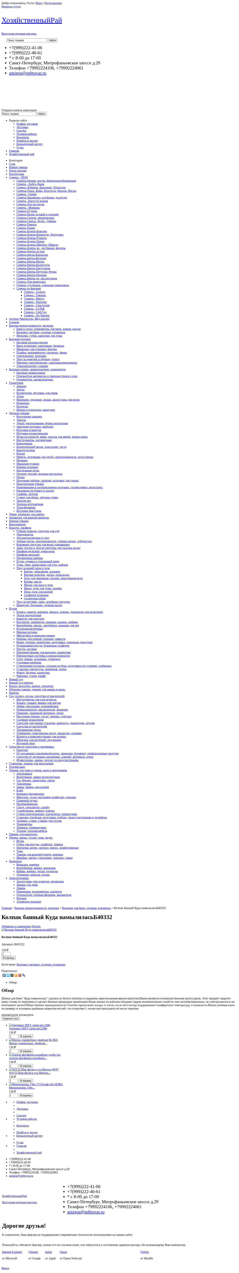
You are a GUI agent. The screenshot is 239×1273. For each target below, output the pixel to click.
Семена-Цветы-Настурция (33, 268)
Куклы (20, 453)
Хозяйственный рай (21, 154)
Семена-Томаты (26, 224)
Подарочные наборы (29, 558)
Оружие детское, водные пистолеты (39, 473)
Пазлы (20, 477)
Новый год (16, 679)
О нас (20, 147)
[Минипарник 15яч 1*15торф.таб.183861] (36, 1084)
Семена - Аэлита (34, 291)
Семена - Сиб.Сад (35, 312)
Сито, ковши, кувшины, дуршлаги (38, 659)
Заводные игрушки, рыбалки (34, 426)
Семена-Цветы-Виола (30, 261)
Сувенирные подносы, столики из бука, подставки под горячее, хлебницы (63, 665)
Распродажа (16, 174)
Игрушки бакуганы (28, 510)
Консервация (17, 524)
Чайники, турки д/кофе (31, 675)
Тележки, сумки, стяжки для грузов (39, 820)
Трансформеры (25, 507)
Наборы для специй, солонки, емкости (41, 638)
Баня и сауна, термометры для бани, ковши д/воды (48, 329)
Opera (63, 1252)
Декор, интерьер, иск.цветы (26, 514)
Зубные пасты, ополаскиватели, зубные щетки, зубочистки (54, 541)
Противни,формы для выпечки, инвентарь (43, 652)
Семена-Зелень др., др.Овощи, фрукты (41, 248)
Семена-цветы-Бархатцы (32, 254)
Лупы (20, 396)
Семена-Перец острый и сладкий (37, 214)
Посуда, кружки (26, 649)
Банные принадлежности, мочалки (31, 325)
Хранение (15, 861)
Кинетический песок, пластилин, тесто (41, 446)
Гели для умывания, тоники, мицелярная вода (53, 578)
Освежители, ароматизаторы (34, 379)
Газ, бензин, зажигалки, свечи (35, 780)
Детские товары (19, 413)
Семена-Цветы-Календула (33, 265)
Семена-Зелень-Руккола (31, 238)
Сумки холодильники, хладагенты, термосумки (46, 814)
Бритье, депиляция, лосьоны (42, 571)
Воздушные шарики (29, 416)
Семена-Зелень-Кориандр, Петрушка (39, 234)
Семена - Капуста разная (32, 200)
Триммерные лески (28, 729)
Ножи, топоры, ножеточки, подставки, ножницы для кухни (54, 642)
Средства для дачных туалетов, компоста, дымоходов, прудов (55, 723)
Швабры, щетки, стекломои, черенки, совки (44, 857)
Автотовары (24, 773)
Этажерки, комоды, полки (33, 874)
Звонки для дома (27, 884)
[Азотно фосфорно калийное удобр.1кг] (35, 1054)
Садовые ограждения (30, 719)
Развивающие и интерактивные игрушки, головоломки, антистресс (59, 487)
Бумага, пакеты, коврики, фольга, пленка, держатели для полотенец (59, 611)
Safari (48, 1252)
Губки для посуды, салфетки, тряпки (39, 844)
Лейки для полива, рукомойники (37, 706)
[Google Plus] (20, 975)
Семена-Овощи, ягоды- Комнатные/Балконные (46, 180)
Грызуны (22, 750)
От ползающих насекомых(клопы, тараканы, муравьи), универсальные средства (67, 753)
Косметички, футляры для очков (37, 393)
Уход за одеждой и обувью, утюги (37, 359)
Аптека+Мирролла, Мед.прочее (29, 318)
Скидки (21, 130)
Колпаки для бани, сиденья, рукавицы (40, 332)
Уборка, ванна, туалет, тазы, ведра (30, 837)
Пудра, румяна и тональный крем (37, 561)
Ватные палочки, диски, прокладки (46, 574)
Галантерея (16, 382)
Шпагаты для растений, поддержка (38, 739)
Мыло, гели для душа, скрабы (43, 588)
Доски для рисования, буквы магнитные (42, 423)
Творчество (23, 500)
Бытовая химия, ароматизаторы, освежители (37, 369)
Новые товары (18, 167)
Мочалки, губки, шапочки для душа (39, 335)
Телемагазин (17, 766)
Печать (36, 926)
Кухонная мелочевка (29, 628)
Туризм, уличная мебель (31, 830)
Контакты (22, 137)
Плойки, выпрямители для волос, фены (41, 352)
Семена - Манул (34, 298)
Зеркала (21, 386)
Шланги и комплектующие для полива (41, 736)
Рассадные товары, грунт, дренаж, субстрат (44, 716)
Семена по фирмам (28, 288)
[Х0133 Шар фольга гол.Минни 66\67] (34, 1069)
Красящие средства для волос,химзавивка (43, 544)
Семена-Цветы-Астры (30, 251)
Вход (39, 3)
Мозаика (21, 460)
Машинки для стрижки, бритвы (36, 349)
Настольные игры (27, 470)
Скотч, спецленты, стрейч (32, 807)
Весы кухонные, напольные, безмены (40, 345)
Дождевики (23, 783)
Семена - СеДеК (34, 308)
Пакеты (14, 692)
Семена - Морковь (28, 207)
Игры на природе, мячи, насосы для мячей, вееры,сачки (52, 436)
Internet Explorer (12, 1252)
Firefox (144, 1252)
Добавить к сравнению (16, 926)
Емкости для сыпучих (30, 618)
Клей (19, 790)
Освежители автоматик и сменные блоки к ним (46, 376)
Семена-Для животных (31, 281)
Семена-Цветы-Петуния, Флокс (36, 271)
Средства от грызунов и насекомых (31, 746)
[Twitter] (8, 975)
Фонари (21, 898)
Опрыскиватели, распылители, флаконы (42, 709)
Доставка (22, 127)
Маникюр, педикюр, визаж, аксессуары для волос (48, 399)
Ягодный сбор (25, 743)
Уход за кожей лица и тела (33, 568)
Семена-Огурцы (26, 211)
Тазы (19, 851)
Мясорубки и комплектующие (35, 635)
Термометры (24, 824)
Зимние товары (19, 521)
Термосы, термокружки (31, 827)
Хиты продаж (18, 170)
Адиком (14, 322)
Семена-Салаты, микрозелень (35, 217)
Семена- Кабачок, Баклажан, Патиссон (41, 187)
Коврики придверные (30, 793)
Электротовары (19, 878)
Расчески (22, 406)
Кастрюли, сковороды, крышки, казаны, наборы (47, 622)
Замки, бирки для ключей (32, 787)
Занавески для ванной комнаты (29, 517)
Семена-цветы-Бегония (31, 258)
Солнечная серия (35, 598)
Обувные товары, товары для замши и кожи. (37, 689)
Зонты (20, 389)
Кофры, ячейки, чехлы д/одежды (37, 871)
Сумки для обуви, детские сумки (37, 497)
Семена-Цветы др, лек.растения (36, 278)
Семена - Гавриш (35, 295)
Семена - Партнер (35, 302)
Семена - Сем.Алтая (36, 305)
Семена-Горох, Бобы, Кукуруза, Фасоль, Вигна (46, 190)
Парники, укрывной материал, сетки (39, 713)
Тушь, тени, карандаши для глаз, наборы (42, 564)
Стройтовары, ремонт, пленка (35, 810)
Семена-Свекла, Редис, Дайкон (36, 221)
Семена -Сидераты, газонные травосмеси (42, 285)
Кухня (13, 608)
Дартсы (21, 419)
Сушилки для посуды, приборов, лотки (41, 669)
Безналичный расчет (29, 144)
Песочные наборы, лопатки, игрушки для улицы (47, 480)
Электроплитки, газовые (32, 366)
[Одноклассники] (16, 975)
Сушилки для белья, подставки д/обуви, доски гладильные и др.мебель (61, 817)
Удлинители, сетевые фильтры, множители (43, 894)
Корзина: (11, 6)
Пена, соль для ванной (38, 591)
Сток (12, 163)
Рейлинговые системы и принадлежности (43, 655)
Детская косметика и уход (32, 537)
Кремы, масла (32, 581)
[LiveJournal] (24, 975)
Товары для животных (23, 834)
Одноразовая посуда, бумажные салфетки (42, 645)
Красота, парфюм (20, 527)
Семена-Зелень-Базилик (31, 231)
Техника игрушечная (29, 504)
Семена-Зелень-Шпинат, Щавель (37, 244)
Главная (14, 150)
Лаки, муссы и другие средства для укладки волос (48, 547)
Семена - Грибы (26, 194)
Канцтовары (24, 443)
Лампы (20, 888)
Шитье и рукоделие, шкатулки (35, 409)
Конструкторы (25, 450)
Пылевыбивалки (27, 803)
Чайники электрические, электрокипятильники (46, 362)
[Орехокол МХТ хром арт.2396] (29, 1025)
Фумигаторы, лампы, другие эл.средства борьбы (47, 760)
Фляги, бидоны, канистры (33, 672)
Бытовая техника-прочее (32, 342)
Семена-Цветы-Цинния (31, 275)
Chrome (33, 1252)
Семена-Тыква (25, 227)
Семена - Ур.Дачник (36, 315)
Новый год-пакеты (21, 682)
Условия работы (26, 133)
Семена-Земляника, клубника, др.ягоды (41, 197)
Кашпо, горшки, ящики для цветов (38, 702)
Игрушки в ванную (28, 430)
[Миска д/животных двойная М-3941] (33, 1039)
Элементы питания (28, 901)
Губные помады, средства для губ (37, 531)
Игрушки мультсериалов (32, 433)
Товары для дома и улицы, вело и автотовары (38, 770)
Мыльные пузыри (27, 463)
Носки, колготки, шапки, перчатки (31, 686)
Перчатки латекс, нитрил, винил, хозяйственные (47, 847)
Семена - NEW (18, 177)
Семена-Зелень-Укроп (30, 241)
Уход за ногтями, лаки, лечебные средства (43, 601)
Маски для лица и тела (38, 585)
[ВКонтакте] (4, 975)
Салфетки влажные (36, 595)
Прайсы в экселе (27, 140)
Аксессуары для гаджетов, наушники (40, 881)
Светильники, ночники (31, 355)
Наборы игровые (27, 467)
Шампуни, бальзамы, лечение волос (39, 605)
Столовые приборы (28, 662)
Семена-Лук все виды (30, 204)
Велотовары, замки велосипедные (38, 777)
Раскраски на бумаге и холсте (35, 490)
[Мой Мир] (12, 975)
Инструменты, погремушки (34, 440)
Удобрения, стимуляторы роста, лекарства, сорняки (49, 733)
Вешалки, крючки (27, 864)
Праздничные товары (30, 483)
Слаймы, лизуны (27, 494)
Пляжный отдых (27, 800)
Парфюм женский (27, 554)
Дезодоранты (24, 534)
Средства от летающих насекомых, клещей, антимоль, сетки (54, 756)
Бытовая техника (20, 339)
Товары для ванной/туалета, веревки (39, 854)
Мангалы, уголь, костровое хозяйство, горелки (46, 797)
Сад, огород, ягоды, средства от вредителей (37, 696)
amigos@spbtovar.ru (27, 73)
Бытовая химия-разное (30, 372)
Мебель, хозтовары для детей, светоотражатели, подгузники (54, 457)
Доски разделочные (28, 615)
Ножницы (22, 403)
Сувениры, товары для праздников (31, 763)
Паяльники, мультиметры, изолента (39, 891)
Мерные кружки (26, 632)
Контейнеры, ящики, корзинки (36, 868)
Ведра (20, 841)
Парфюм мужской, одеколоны (35, 551)
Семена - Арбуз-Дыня (30, 184)
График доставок (27, 123)
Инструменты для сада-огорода (36, 699)
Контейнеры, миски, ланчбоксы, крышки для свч (47, 625)
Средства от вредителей (31, 726)
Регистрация (53, 3)
